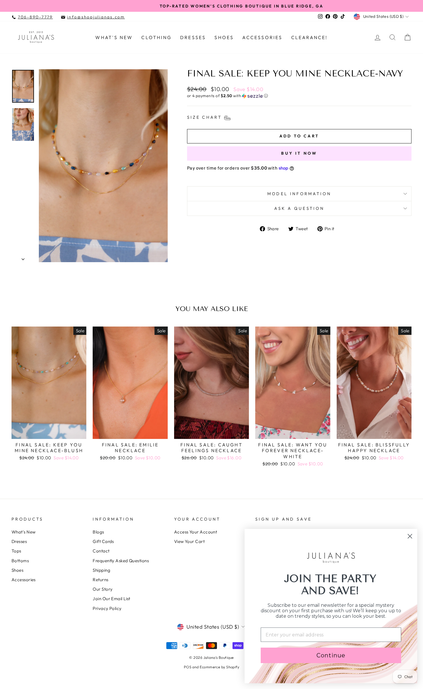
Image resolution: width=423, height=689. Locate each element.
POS (187, 667)
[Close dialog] (410, 536)
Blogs (98, 532)
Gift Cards (103, 541)
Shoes (224, 37)
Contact (101, 551)
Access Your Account (195, 532)
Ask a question (299, 208)
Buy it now (299, 153)
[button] (299, 96)
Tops (16, 551)
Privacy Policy (107, 608)
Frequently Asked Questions (121, 560)
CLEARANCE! (309, 37)
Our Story (103, 589)
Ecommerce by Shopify (219, 667)
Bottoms (20, 560)
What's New (114, 37)
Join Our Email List (111, 598)
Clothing (156, 37)
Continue (331, 655)
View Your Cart (189, 541)
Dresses (193, 37)
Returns (100, 579)
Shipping (101, 570)
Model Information (299, 193)
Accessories (262, 37)
